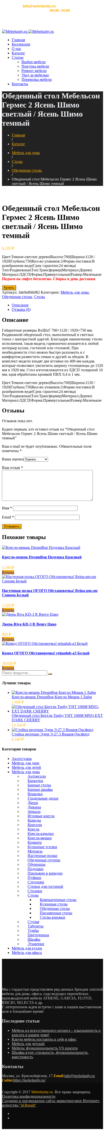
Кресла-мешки (40, 838)
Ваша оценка (13, 459)
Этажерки (36, 944)
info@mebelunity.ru (79, 1076)
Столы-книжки (52, 917)
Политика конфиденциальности (28, 1096)
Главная (18, 40)
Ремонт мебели (34, 71)
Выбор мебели (33, 62)
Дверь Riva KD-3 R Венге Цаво (29, 624)
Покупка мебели (35, 66)
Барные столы (39, 785)
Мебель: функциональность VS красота (45, 1048)
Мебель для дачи (25, 763)
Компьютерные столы (58, 900)
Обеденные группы (44, 860)
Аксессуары (22, 759)
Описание (20, 305)
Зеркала (34, 811)
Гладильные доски (43, 798)
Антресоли (37, 776)
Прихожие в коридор (45, 873)
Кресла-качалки (41, 833)
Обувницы (36, 864)
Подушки (35, 869)
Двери (33, 803)
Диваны (34, 807)
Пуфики (34, 878)
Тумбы (33, 930)
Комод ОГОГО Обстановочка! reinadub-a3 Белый (45, 653)
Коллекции (21, 44)
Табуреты (35, 926)
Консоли (35, 825)
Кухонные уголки (42, 847)
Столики (35, 891)
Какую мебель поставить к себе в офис (44, 1039)
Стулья (33, 922)
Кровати (35, 842)
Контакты (20, 84)
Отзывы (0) (21, 309)
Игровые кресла (41, 816)
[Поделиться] (89, 5)
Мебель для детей (26, 767)
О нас (16, 49)
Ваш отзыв (12, 468)
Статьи (17, 57)
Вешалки (35, 794)
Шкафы (34, 939)
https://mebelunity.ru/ (29, 1080)
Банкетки (35, 781)
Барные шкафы (40, 789)
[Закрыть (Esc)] (99, 5)
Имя (7, 508)
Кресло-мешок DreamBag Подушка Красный (42, 557)
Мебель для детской (28, 1044)
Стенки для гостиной (45, 886)
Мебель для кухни (27, 948)
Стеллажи (36, 882)
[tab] (57, 305)
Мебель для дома (26, 153)
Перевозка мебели (36, 79)
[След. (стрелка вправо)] (96, 565)
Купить (9, 287)
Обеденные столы (27, 170)
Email (8, 517)
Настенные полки (42, 856)
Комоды (34, 820)
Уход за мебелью (35, 75)
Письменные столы (56, 913)
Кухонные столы (54, 904)
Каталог (18, 53)
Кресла (33, 829)
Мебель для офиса (27, 953)
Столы (17, 161)
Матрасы (35, 851)
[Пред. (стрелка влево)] (8, 565)
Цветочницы (38, 935)
